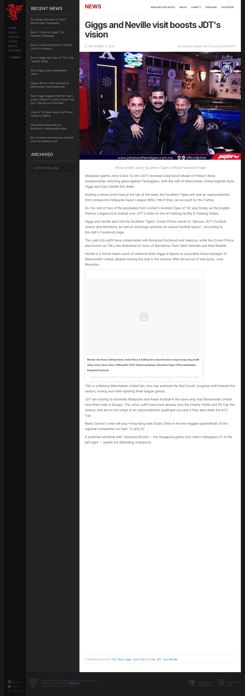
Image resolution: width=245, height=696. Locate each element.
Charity (196, 7)
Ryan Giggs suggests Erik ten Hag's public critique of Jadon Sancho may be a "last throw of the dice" (52, 99)
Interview (228, 7)
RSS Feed (16, 691)
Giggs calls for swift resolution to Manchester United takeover (50, 85)
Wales (183, 7)
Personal (211, 7)
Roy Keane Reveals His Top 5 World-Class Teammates (48, 21)
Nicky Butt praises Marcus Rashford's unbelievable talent (49, 126)
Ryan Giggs (124, 659)
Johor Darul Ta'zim (144, 659)
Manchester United (163, 7)
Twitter (15, 686)
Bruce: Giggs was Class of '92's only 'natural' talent (52, 59)
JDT (159, 659)
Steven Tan (75, 683)
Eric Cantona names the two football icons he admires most (52, 139)
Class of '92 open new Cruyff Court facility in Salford (52, 114)
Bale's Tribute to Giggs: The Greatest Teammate (47, 34)
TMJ (113, 659)
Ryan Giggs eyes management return (49, 72)
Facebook (17, 682)
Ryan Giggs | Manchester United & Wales (15, 13)
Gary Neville (170, 659)
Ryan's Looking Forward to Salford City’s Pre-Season (51, 46)
